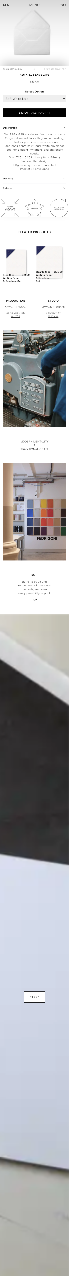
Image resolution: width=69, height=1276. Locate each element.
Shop (34, 997)
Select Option (34, 91)
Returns (7, 188)
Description (10, 127)
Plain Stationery (12, 69)
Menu (34, 5)
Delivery (8, 178)
